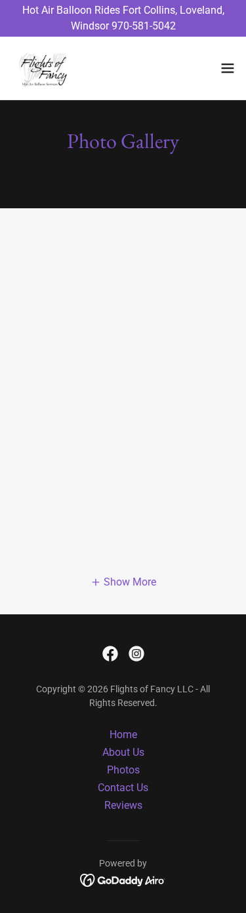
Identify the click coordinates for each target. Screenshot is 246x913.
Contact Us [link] (123, 787)
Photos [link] (123, 770)
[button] (228, 68)
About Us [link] (123, 752)
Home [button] (123, 734)
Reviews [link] (123, 805)
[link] (42, 68)
